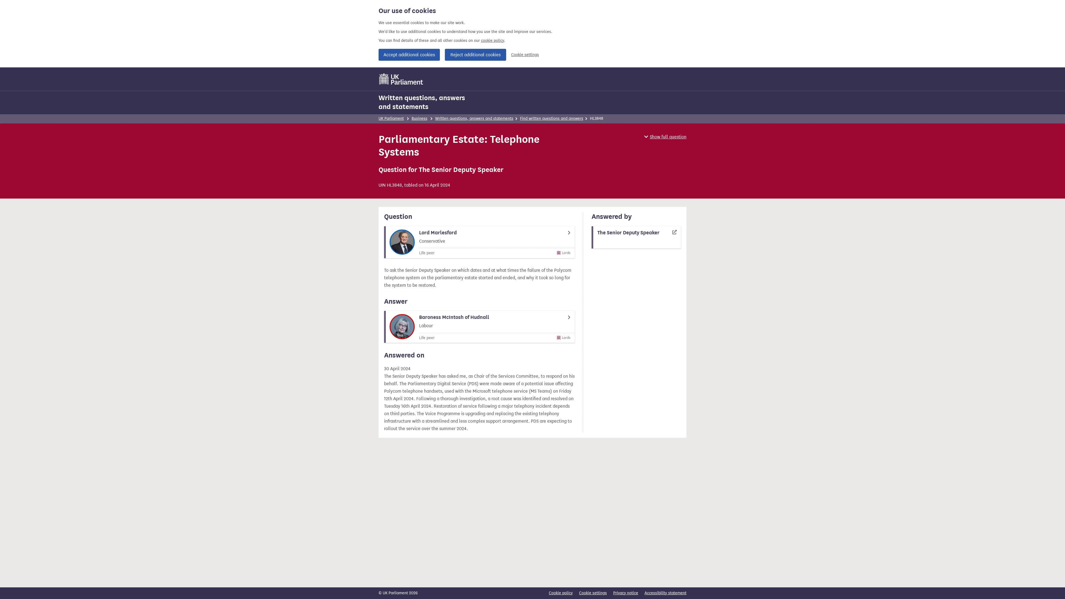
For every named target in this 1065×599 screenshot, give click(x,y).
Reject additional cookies (475, 54)
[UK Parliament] (401, 79)
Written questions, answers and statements (422, 102)
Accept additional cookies (409, 54)
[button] (665, 137)
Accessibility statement (665, 593)
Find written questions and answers (551, 118)
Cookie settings (525, 54)
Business (419, 118)
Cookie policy (561, 593)
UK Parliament (391, 118)
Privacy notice (625, 593)
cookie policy (492, 40)
